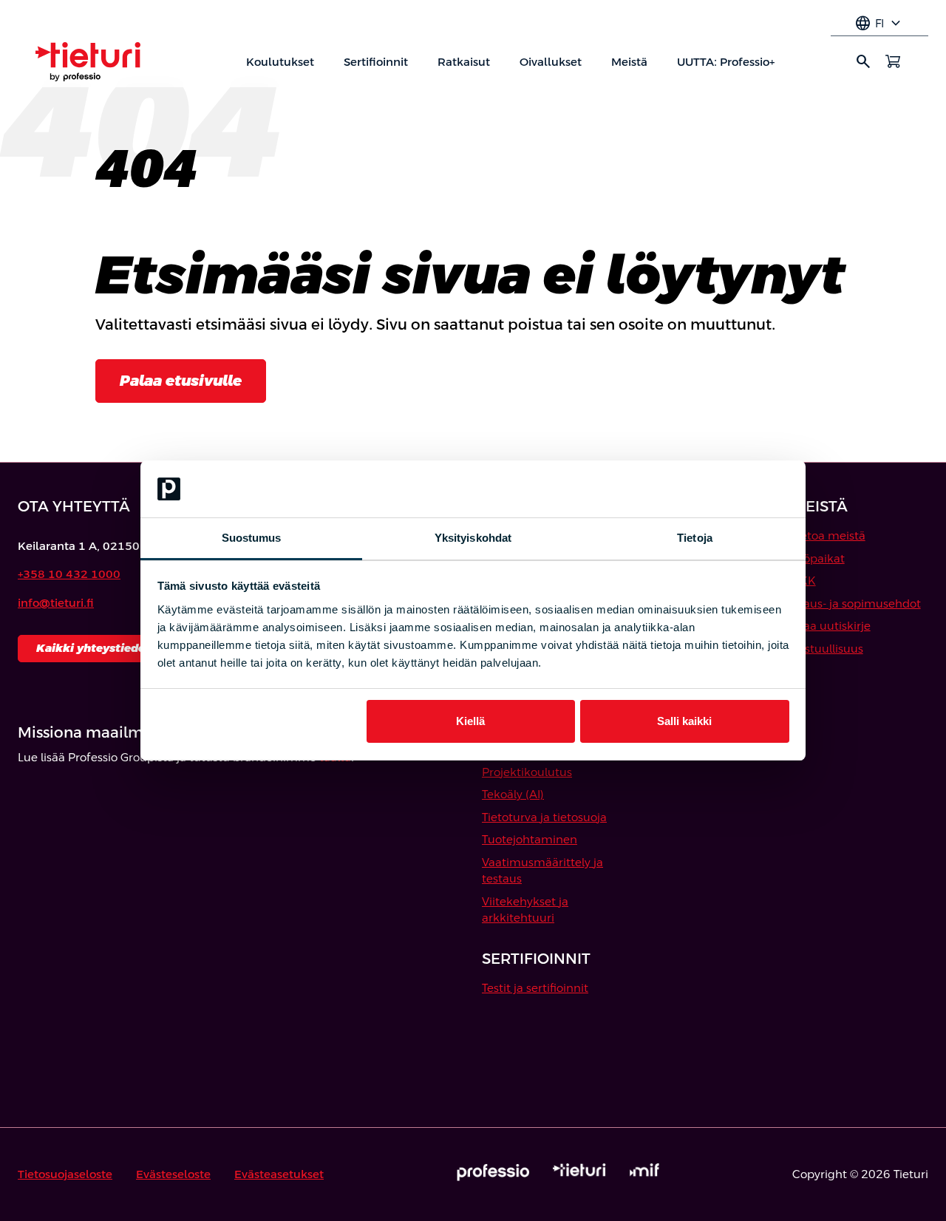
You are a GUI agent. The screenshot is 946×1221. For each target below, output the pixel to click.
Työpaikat (818, 558)
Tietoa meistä (828, 535)
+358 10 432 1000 (69, 574)
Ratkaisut (464, 61)
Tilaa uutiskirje (831, 625)
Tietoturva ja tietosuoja (544, 817)
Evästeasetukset (279, 1174)
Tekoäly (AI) (513, 794)
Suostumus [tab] (252, 537)
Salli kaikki (684, 721)
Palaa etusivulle (181, 381)
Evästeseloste (173, 1174)
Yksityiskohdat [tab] (473, 537)
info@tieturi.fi (56, 602)
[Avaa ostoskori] (893, 61)
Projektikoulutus (527, 772)
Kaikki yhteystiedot (93, 648)
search (863, 61)
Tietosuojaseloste (65, 1174)
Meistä (629, 61)
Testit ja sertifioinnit (535, 988)
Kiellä (470, 721)
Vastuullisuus (827, 648)
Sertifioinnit (376, 61)
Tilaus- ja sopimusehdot (856, 603)
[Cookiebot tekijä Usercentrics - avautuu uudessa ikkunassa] (724, 489)
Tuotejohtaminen (529, 839)
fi (879, 24)
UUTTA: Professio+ (726, 61)
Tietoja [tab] (694, 537)
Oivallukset (551, 61)
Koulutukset (280, 61)
